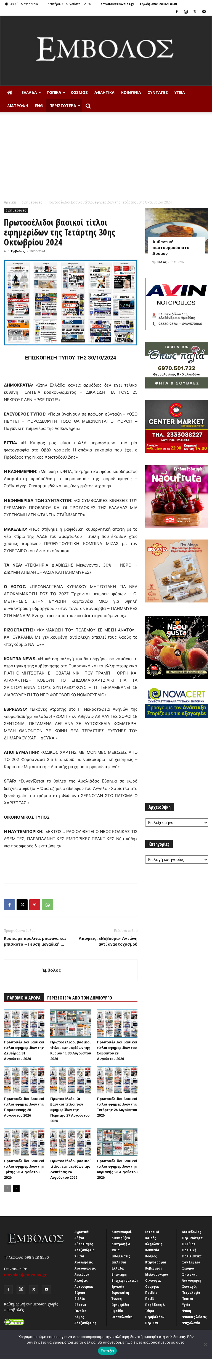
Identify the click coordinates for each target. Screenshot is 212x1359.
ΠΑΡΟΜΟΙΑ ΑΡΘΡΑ (24, 998)
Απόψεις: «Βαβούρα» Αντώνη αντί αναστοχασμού (108, 941)
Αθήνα (79, 1237)
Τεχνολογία (191, 1292)
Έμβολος (18, 251)
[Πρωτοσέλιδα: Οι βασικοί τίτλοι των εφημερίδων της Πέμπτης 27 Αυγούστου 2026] (70, 1080)
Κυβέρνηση (153, 1268)
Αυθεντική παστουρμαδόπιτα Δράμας (170, 247)
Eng (39, 105)
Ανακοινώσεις (85, 1268)
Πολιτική (189, 1249)
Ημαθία (117, 1310)
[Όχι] (205, 1344)
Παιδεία (151, 1292)
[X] (195, 11)
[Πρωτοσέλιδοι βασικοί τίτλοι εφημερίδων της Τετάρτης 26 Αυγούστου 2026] (117, 1080)
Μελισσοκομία (156, 1274)
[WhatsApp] (47, 904)
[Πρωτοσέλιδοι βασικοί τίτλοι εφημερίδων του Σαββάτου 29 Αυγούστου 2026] (117, 1023)
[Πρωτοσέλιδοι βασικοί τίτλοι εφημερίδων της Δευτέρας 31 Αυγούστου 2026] (24, 1023)
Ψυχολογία (191, 1322)
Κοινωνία (131, 92)
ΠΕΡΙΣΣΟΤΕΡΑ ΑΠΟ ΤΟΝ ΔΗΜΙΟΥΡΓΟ (79, 998)
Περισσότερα (62, 105)
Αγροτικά (82, 1231)
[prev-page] (7, 1188)
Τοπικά (53, 92)
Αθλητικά (104, 92)
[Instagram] (186, 11)
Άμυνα (79, 1256)
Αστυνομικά (84, 1286)
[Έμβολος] (106, 51)
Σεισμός (188, 1268)
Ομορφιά (152, 1286)
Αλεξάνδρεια (85, 1249)
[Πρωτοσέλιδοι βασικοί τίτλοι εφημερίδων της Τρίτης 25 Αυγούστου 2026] (24, 1142)
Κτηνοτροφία (155, 1262)
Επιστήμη (119, 1274)
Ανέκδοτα (82, 1274)
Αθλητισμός (84, 1243)
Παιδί (149, 1298)
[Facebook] (177, 11)
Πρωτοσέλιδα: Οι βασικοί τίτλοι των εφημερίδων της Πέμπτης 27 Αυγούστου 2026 (69, 1110)
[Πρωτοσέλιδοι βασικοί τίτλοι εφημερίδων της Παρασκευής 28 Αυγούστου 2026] (24, 1080)
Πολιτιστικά (192, 1256)
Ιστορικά (152, 1231)
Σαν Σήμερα (191, 1262)
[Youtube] (204, 11)
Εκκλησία (119, 1262)
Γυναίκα (81, 1310)
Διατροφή (17, 105)
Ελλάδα (29, 92)
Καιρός (150, 1237)
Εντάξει (107, 1351)
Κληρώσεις (153, 1243)
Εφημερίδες (32, 202)
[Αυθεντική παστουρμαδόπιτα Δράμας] (176, 230)
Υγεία (179, 92)
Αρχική (10, 202)
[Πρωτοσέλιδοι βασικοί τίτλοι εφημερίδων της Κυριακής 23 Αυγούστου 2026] (117, 1142)
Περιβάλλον (154, 1316)
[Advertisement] (106, 158)
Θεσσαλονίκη (122, 1316)
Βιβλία (80, 1298)
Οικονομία (153, 1280)
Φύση (186, 1310)
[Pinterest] (34, 904)
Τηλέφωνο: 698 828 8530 (158, 4)
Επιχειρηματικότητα (128, 1280)
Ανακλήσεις (84, 1262)
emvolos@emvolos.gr (117, 4)
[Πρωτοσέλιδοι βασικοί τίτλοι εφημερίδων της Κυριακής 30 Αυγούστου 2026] (70, 1023)
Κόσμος (79, 92)
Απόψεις (81, 1280)
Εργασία (118, 1286)
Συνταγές (158, 92)
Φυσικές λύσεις (194, 1316)
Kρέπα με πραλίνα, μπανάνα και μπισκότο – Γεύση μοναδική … (35, 941)
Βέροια (80, 1292)
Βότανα (80, 1304)
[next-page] (16, 1188)
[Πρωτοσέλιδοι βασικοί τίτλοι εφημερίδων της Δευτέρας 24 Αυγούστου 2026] (70, 1142)
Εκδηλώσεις (121, 1256)
